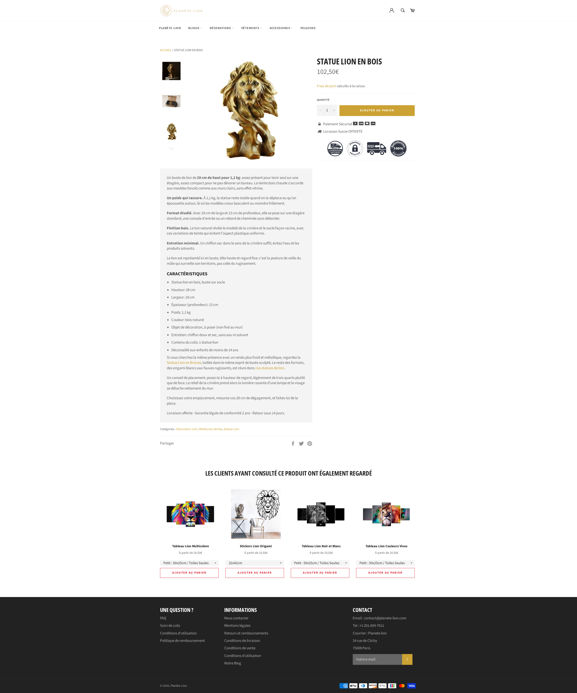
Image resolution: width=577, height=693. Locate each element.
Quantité (323, 100)
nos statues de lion (269, 368)
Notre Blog (232, 663)
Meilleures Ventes (210, 429)
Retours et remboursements (246, 633)
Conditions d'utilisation (178, 633)
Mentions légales (237, 625)
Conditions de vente (239, 648)
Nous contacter (236, 618)
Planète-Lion (170, 28)
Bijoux (194, 28)
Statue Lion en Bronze (184, 362)
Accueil (166, 50)
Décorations (221, 28)
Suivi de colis (170, 625)
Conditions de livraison (242, 640)
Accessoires (280, 28)
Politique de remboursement (182, 640)
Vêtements (250, 28)
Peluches (308, 28)
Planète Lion (179, 686)
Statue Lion (231, 429)
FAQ (163, 618)
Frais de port (326, 86)
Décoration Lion (187, 429)
